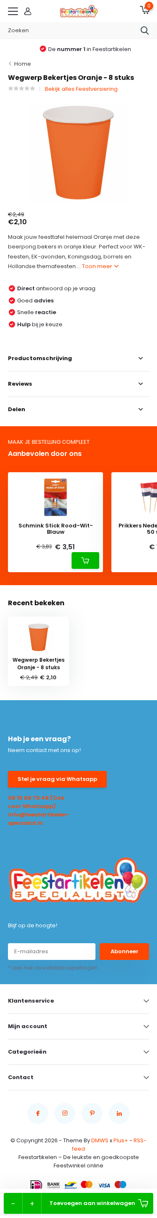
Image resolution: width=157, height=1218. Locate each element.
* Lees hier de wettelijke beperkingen (53, 967)
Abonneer (125, 951)
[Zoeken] (145, 30)
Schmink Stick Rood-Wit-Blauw (55, 528)
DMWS (99, 1140)
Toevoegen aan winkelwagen (92, 1203)
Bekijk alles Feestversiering (81, 89)
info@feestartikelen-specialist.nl (39, 819)
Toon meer (97, 266)
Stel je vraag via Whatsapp (57, 779)
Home (22, 64)
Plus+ (120, 1140)
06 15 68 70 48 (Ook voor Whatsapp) (36, 802)
